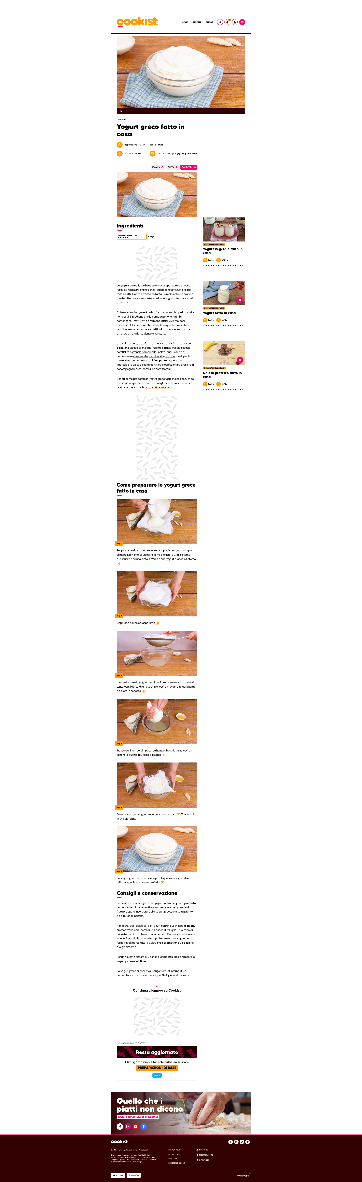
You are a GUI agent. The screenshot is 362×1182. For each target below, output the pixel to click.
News (185, 22)
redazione (172, 1159)
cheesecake (140, 356)
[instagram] (128, 1126)
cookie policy (174, 1154)
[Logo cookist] (137, 22)
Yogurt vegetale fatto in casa (223, 251)
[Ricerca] (220, 22)
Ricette (197, 22)
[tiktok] (120, 1126)
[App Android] (134, 1175)
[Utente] (235, 22)
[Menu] (242, 22)
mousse (170, 356)
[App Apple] (118, 1175)
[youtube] (135, 1126)
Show (209, 22)
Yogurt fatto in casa (219, 313)
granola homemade (144, 352)
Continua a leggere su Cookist (157, 990)
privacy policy (174, 1150)
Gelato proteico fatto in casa (222, 375)
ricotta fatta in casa (157, 387)
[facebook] (143, 1126)
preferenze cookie (176, 1163)
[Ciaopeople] (244, 1175)
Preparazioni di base (125, 1043)
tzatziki (166, 369)
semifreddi (156, 356)
